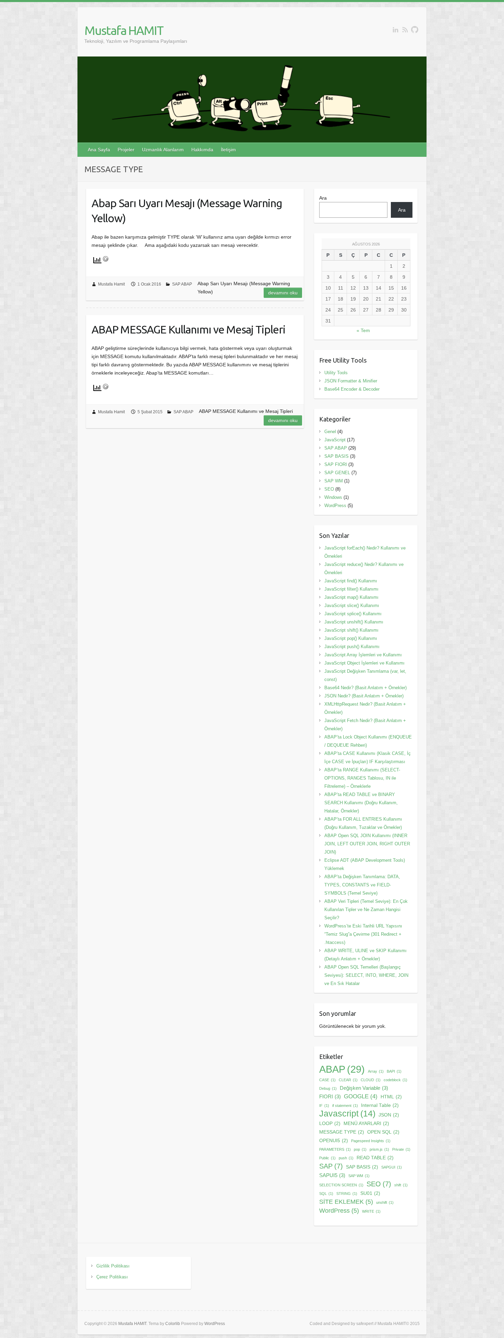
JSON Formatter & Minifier (350, 380)
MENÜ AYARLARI (366, 1123)
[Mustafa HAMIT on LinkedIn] (395, 29)
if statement (345, 1105)
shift (401, 1185)
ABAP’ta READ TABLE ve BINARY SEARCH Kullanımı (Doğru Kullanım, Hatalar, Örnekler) (361, 802)
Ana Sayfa (99, 149)
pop (360, 1149)
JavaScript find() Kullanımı (350, 580)
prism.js (379, 1149)
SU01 (370, 1193)
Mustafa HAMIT (123, 30)
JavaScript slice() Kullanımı (351, 605)
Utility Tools (336, 372)
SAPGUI (391, 1167)
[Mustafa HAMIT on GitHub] (414, 29)
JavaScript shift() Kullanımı (351, 630)
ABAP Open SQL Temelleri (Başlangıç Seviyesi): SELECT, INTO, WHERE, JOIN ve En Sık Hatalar (366, 975)
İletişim (228, 149)
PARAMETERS (335, 1149)
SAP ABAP (182, 284)
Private (401, 1149)
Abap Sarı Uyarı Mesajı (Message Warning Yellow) (187, 211)
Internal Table (380, 1105)
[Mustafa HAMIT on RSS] (405, 29)
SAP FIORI (335, 464)
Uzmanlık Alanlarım (163, 149)
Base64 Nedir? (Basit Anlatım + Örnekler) (365, 687)
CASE (327, 1080)
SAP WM (333, 480)
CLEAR (348, 1080)
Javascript (347, 1114)
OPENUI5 (333, 1140)
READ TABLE (375, 1157)
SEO (329, 489)
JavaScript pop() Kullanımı (350, 638)
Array (376, 1071)
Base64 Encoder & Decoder (352, 389)
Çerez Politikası (112, 1276)
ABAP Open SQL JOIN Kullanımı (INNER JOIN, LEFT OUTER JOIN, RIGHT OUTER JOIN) (367, 844)
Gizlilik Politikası (113, 1265)
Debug (328, 1088)
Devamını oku (283, 292)
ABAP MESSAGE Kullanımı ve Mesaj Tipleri (188, 329)
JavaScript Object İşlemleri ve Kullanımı (364, 663)
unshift (385, 1202)
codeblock (395, 1080)
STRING (346, 1193)
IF (324, 1105)
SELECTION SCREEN (341, 1185)
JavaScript (335, 439)
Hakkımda (202, 149)
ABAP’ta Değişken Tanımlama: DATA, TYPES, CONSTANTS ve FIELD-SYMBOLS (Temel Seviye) (362, 885)
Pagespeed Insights (371, 1141)
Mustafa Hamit (111, 284)
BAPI (394, 1071)
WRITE (371, 1211)
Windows (333, 497)
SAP (331, 1166)
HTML (391, 1096)
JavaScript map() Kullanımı (351, 597)
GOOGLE (360, 1096)
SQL (326, 1193)
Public (327, 1158)
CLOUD (371, 1080)
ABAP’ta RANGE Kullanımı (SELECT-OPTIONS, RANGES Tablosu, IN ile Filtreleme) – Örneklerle (362, 778)
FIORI (330, 1096)
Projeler (126, 149)
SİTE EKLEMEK (346, 1201)
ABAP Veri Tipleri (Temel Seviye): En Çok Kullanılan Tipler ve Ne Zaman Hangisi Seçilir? (366, 909)
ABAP (342, 1069)
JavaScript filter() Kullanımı (351, 589)
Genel (330, 431)
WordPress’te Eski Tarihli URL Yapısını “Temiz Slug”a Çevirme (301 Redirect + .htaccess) (363, 934)
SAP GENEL (337, 472)
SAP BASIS (336, 456)
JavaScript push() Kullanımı (352, 646)
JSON (389, 1115)
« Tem (363, 330)
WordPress (335, 505)
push (346, 1158)
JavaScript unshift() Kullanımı (353, 621)
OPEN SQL (383, 1132)
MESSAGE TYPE (341, 1132)
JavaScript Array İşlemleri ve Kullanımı (363, 654)
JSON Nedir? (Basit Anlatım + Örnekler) (364, 695)
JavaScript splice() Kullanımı (353, 613)
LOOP (329, 1123)
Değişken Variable (364, 1088)
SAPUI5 (332, 1175)
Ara (323, 198)
